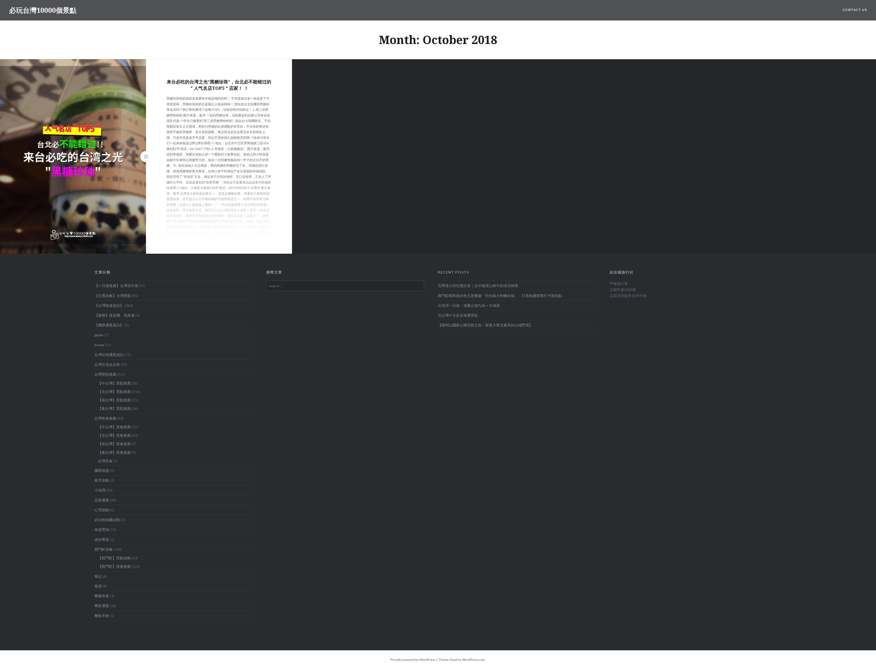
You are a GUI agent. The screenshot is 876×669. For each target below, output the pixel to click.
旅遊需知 (101, 529)
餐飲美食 (101, 615)
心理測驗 (101, 510)
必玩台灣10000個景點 (42, 10)
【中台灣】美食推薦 (114, 427)
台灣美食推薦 (105, 418)
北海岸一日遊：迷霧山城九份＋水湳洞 (469, 305)
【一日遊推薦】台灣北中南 (116, 285)
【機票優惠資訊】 (109, 325)
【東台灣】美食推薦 (114, 452)
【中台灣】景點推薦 (114, 383)
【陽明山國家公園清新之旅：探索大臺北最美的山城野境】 (485, 325)
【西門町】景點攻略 (114, 558)
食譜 (98, 586)
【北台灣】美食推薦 (114, 435)
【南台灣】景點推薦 (114, 400)
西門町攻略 (103, 549)
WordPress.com (473, 659)
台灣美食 (105, 461)
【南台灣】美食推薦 (114, 444)
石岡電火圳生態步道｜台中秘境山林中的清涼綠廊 (478, 285)
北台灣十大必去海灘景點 (458, 315)
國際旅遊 (101, 470)
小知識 (99, 490)
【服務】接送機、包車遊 (114, 315)
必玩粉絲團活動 (107, 519)
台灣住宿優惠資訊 (109, 354)
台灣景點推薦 (105, 374)
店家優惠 (101, 500)
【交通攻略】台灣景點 (112, 295)
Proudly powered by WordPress (413, 659)
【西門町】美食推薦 (114, 566)
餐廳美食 (101, 596)
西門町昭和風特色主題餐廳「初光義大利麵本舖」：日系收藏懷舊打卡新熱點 (500, 295)
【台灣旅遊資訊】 (109, 305)
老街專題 (101, 539)
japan (98, 335)
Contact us (854, 10)
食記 (98, 576)
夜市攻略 (101, 480)
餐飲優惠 (101, 605)
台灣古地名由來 (107, 364)
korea (99, 345)
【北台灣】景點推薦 (114, 391)
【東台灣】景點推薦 (114, 408)
